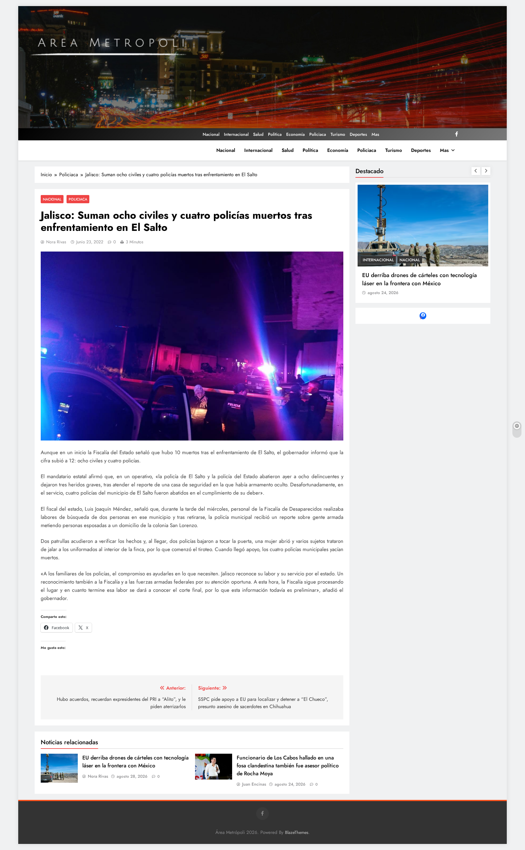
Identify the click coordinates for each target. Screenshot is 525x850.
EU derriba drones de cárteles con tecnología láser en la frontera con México (135, 761)
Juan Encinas (254, 784)
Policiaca (317, 134)
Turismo (338, 134)
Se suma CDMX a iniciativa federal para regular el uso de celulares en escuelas (421, 279)
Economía (295, 134)
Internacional (236, 134)
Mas (375, 134)
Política (275, 134)
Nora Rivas (56, 242)
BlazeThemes (296, 832)
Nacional (211, 134)
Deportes (358, 134)
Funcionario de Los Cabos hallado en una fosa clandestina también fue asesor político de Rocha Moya (288, 765)
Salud (258, 134)
